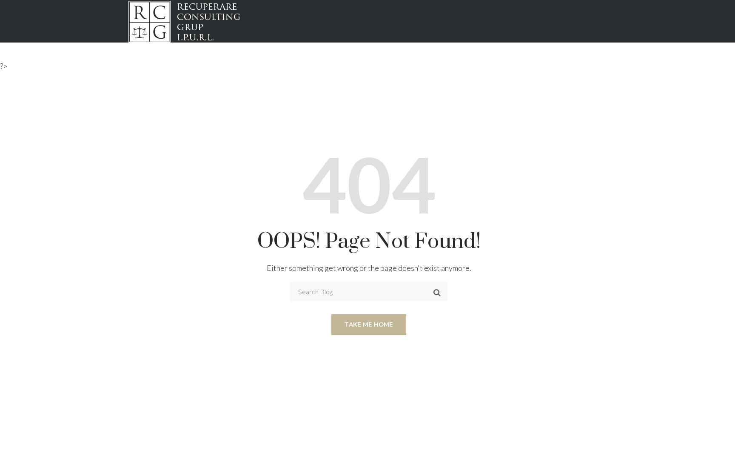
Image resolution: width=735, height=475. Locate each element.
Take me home (369, 324)
